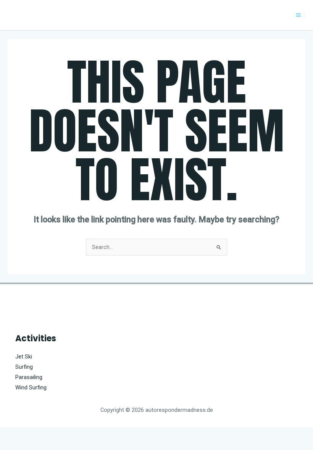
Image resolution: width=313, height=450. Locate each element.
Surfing (24, 366)
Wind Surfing (31, 387)
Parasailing (28, 377)
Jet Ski (23, 356)
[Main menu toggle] (298, 15)
